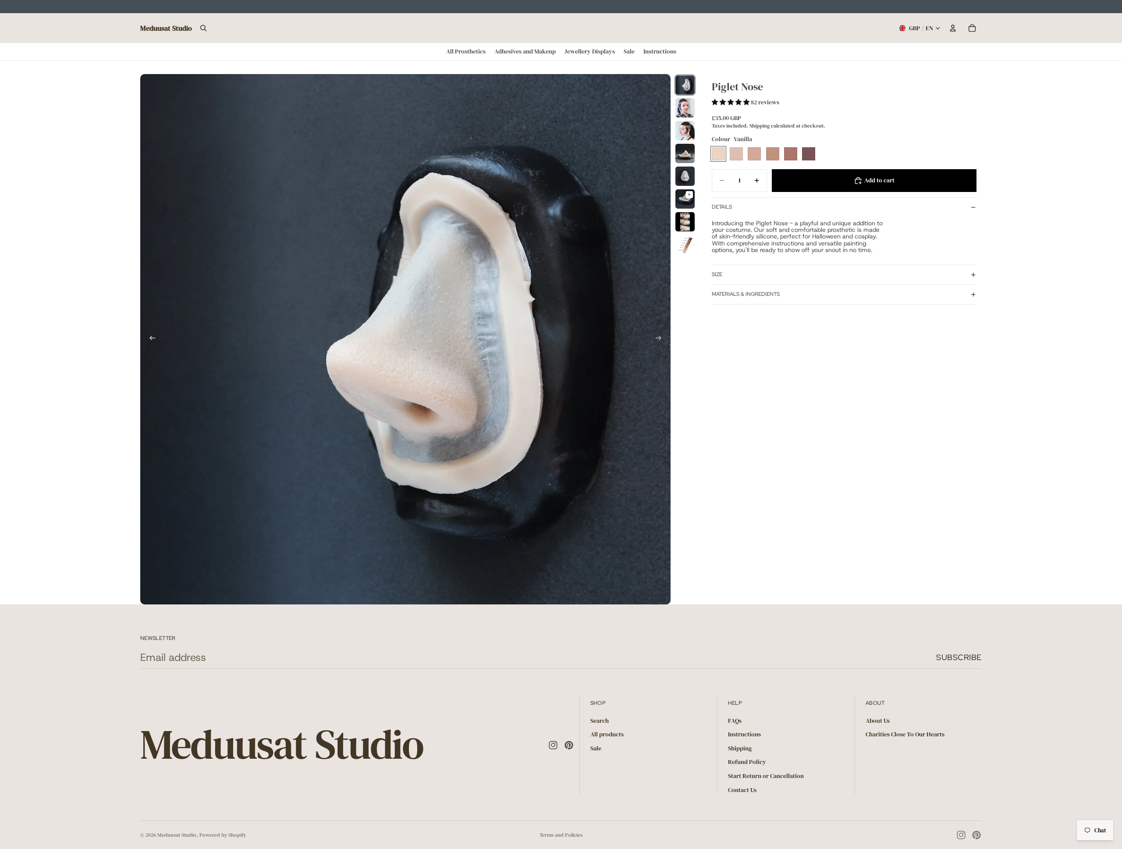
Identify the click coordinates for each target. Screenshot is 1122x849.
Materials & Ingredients (746, 294)
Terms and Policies (561, 834)
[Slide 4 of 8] (685, 153)
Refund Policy (747, 761)
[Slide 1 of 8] (685, 85)
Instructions (744, 734)
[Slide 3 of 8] (685, 130)
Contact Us (742, 789)
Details (722, 206)
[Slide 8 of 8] (685, 244)
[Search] (203, 28)
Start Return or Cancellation (766, 775)
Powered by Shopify (222, 834)
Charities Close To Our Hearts (905, 734)
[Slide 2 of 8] (685, 107)
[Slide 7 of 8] (685, 221)
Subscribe (959, 657)
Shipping (740, 748)
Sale (595, 748)
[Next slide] (661, 339)
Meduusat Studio (176, 834)
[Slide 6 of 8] (685, 199)
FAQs (735, 720)
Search (599, 720)
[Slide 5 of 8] (685, 176)
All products (607, 734)
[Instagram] (553, 744)
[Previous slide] (150, 339)
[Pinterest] (569, 744)
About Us (878, 720)
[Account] (952, 28)
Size (717, 274)
